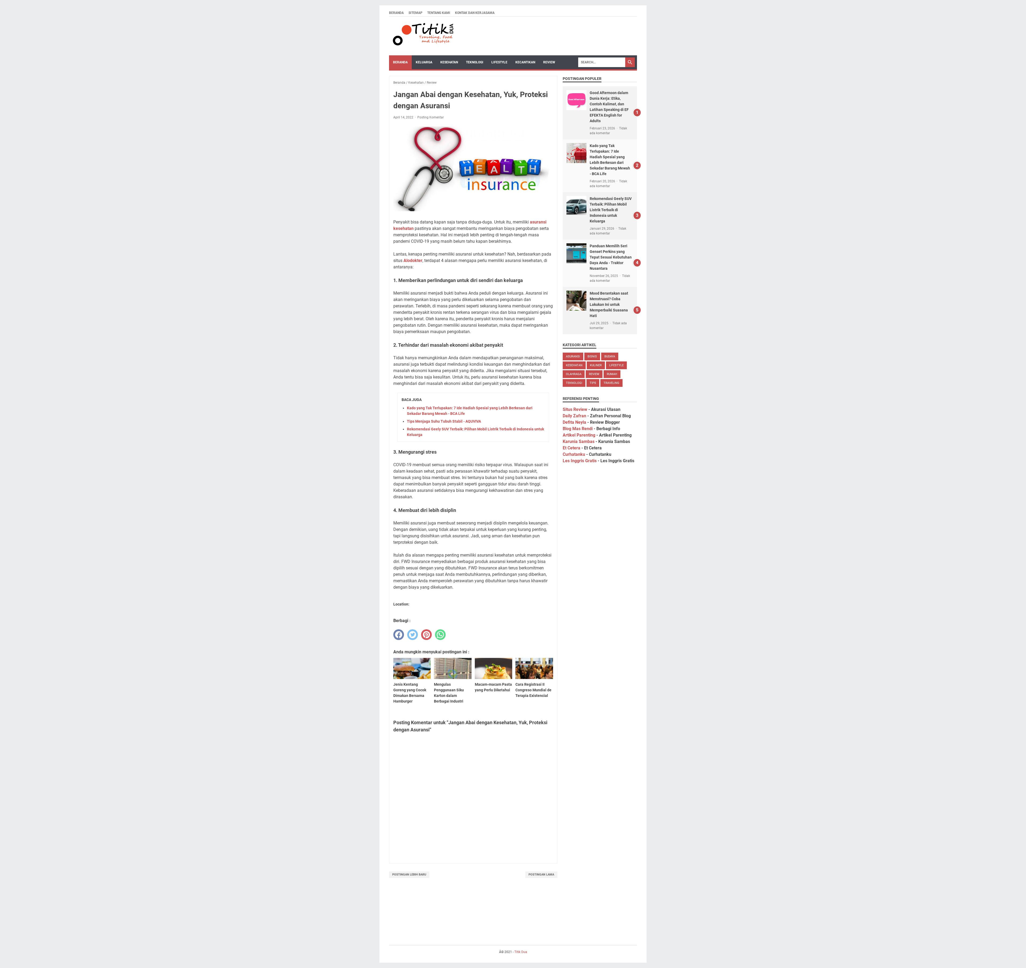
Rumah (612, 374)
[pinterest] (426, 634)
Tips (593, 383)
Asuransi (573, 356)
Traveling (611, 383)
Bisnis (592, 356)
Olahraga (573, 374)
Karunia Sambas (578, 441)
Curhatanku (574, 454)
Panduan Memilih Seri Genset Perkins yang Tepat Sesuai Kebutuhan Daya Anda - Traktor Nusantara (611, 257)
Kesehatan (449, 62)
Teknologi (474, 62)
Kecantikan (525, 62)
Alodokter (412, 260)
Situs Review (575, 409)
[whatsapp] (440, 634)
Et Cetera (571, 447)
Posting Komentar (430, 117)
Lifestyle (499, 62)
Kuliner (596, 365)
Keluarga (424, 62)
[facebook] (398, 634)
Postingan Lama (541, 874)
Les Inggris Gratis (580, 460)
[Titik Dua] (422, 36)
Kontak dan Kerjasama (475, 13)
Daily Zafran (574, 415)
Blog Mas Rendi (578, 428)
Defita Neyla (574, 422)
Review (549, 62)
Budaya (609, 356)
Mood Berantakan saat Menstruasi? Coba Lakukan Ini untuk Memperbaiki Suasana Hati (609, 304)
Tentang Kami (438, 13)
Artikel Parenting (579, 435)
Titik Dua (520, 952)
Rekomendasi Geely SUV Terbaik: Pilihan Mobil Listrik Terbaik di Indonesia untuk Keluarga (611, 209)
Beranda (396, 13)
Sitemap (415, 13)
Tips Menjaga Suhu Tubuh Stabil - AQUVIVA (444, 421)
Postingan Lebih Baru (409, 874)
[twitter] (412, 634)
